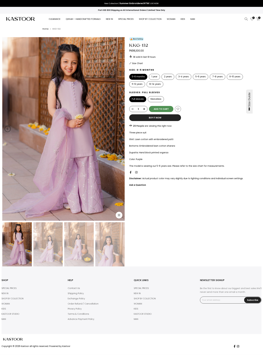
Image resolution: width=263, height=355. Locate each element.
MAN (192, 19)
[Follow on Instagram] (136, 172)
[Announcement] (131, 3)
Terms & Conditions (78, 314)
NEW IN (109, 19)
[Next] (119, 129)
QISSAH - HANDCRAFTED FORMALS (83, 19)
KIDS (183, 19)
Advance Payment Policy (81, 319)
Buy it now (155, 117)
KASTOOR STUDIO (10, 314)
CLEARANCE (54, 19)
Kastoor (66, 346)
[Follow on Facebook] (130, 172)
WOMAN (171, 19)
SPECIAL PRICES (126, 19)
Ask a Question (137, 184)
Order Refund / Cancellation (83, 303)
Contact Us (74, 288)
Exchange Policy (76, 298)
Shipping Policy (76, 293)
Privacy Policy (75, 308)
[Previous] (8, 129)
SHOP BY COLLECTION (150, 19)
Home (45, 29)
